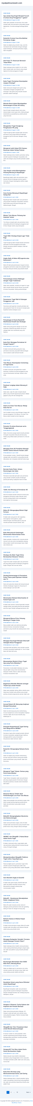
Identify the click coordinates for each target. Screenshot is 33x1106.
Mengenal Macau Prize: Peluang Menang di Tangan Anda (14, 619)
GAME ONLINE (6, 13)
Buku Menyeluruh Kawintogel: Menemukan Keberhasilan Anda (14, 533)
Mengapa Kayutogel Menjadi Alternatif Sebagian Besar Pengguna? (16, 641)
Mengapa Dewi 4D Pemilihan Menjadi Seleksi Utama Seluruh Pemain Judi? (15, 449)
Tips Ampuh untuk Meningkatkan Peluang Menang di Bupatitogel (14, 171)
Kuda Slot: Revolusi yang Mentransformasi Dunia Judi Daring (15, 1072)
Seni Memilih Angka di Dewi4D (13, 877)
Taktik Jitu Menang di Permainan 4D (15, 489)
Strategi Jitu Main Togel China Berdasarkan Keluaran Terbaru (13, 556)
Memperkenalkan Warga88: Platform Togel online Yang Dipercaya (15, 858)
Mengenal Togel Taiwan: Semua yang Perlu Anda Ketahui (15, 772)
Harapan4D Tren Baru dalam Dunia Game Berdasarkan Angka (14, 1050)
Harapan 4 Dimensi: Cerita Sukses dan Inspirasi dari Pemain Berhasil (16, 1005)
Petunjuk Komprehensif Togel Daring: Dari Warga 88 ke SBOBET (15, 727)
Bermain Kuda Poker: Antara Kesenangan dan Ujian (12, 470)
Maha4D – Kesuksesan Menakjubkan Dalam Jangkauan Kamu (15, 899)
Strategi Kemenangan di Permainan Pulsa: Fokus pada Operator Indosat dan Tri (15, 577)
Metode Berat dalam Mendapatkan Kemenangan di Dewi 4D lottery (15, 104)
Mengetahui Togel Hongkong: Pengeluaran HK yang (13, 127)
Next (28, 1092)
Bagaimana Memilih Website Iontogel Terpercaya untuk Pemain (15, 684)
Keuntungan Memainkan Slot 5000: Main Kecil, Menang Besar (15, 962)
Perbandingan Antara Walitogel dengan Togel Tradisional (13, 279)
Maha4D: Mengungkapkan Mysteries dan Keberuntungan (15, 817)
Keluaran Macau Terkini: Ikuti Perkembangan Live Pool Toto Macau (15, 794)
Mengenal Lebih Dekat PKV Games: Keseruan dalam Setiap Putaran (15, 149)
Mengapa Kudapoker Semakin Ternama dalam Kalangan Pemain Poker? (16, 940)
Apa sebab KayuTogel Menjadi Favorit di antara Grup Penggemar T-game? (16, 17)
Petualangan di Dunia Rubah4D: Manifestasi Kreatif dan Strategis (14, 321)
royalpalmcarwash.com (12, 3)
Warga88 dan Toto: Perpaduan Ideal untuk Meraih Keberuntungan (15, 1028)
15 (17, 1092)
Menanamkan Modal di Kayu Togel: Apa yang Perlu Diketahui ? (15, 662)
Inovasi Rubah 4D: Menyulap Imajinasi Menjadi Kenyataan (16, 705)
